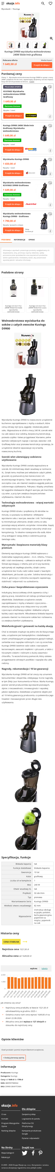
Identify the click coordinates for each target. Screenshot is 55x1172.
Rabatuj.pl (5, 1157)
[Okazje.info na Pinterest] (40, 1153)
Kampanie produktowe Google (31, 1132)
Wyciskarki (6, 9)
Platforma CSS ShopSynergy (28, 1124)
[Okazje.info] (14, 3)
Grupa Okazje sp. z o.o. (22, 1165)
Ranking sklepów (8, 1130)
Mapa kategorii (7, 1153)
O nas (3, 1114)
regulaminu (21, 1168)
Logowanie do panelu (31, 1118)
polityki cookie (36, 1168)
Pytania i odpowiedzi (30, 1138)
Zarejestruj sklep (29, 1114)
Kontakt (4, 1118)
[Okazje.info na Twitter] (25, 1153)
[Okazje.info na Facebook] (33, 1153)
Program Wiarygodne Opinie (10, 1124)
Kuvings (16, 9)
